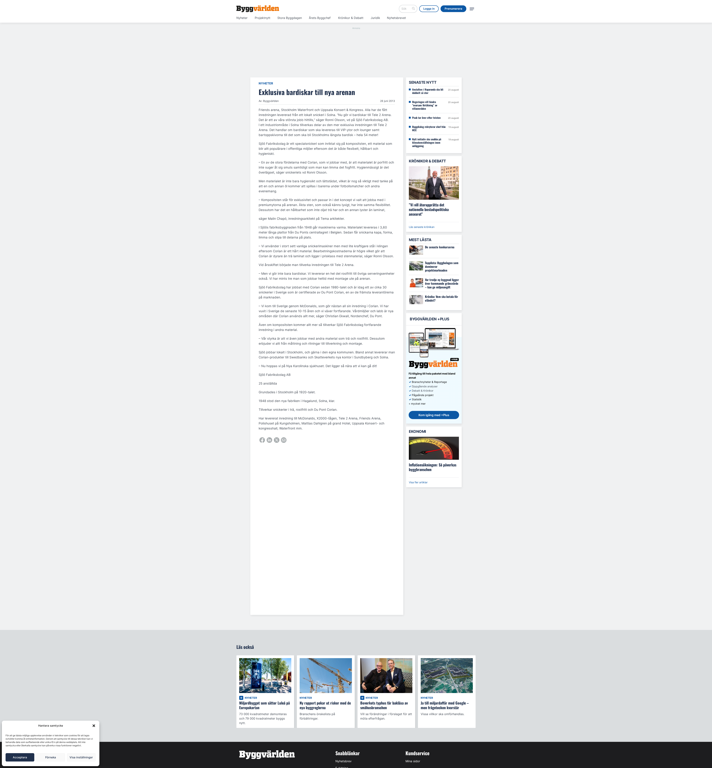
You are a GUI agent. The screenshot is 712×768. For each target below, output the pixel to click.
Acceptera (20, 757)
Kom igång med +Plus (433, 415)
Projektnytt (262, 18)
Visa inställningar (81, 757)
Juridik (375, 18)
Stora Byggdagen (289, 18)
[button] (94, 726)
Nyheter (242, 18)
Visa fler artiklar (418, 482)
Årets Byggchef (320, 18)
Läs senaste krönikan (421, 226)
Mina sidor (413, 761)
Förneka (50, 757)
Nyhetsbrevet (396, 18)
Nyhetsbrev (343, 761)
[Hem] (257, 8)
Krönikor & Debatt (350, 18)
